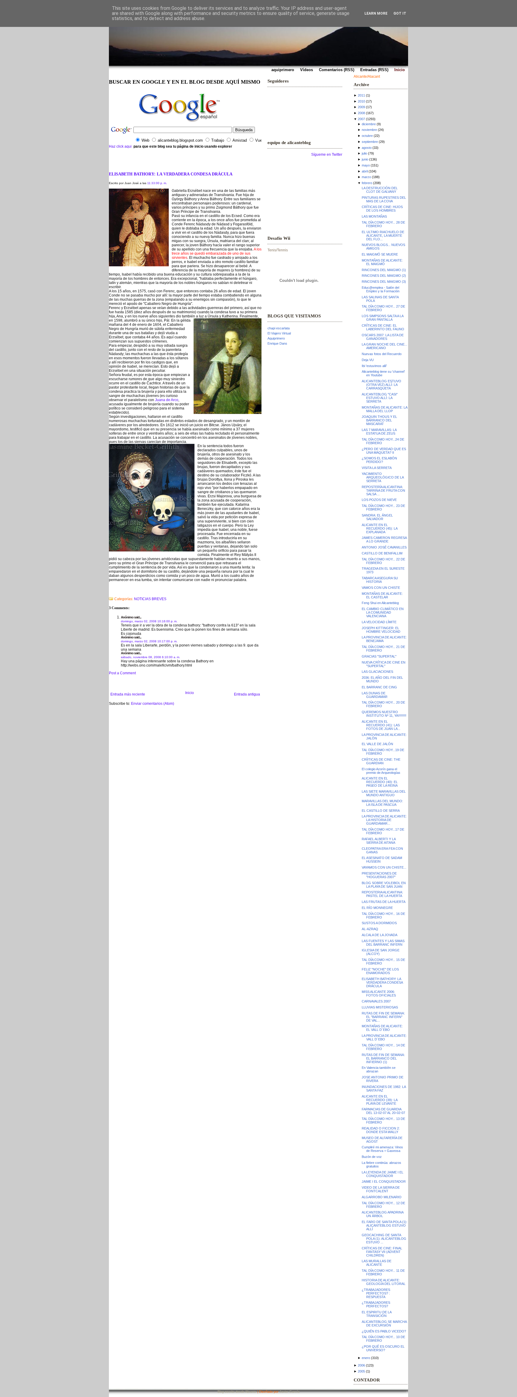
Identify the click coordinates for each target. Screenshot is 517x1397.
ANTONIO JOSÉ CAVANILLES (384, 547)
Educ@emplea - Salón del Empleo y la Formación (380, 289)
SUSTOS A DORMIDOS (379, 923)
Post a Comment (122, 673)
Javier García (289, 1391)
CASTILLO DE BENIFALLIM (382, 553)
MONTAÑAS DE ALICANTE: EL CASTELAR (382, 595)
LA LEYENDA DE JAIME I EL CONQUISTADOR (382, 1174)
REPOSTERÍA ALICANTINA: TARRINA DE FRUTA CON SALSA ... (383, 490)
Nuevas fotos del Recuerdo (382, 354)
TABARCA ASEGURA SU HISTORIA (380, 579)
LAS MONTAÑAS (374, 216)
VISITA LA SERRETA (377, 468)
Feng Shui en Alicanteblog (380, 603)
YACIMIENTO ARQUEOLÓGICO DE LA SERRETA (383, 477)
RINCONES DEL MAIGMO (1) (384, 270)
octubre (367, 135)
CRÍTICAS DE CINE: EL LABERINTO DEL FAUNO (383, 327)
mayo (366, 165)
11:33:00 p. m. (157, 183)
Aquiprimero (276, 338)
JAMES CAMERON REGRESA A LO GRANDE (384, 539)
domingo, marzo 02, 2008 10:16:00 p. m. (149, 621)
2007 (361, 119)
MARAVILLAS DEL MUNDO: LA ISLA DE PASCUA (382, 802)
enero (366, 1358)
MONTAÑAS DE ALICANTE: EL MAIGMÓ (382, 262)
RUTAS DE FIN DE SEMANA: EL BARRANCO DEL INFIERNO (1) (383, 1058)
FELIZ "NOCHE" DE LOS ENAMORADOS (380, 971)
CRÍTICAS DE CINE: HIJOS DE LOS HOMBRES (382, 208)
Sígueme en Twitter (326, 154)
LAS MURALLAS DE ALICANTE (376, 1262)
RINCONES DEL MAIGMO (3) (384, 281)
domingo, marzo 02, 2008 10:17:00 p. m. (149, 641)
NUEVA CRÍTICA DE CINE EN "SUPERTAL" (383, 664)
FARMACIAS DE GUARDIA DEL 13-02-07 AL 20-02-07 (383, 1111)
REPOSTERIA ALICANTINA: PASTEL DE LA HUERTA (382, 894)
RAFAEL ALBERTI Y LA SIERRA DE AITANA (379, 840)
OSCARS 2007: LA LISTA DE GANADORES (383, 336)
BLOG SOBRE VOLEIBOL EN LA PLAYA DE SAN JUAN (384, 884)
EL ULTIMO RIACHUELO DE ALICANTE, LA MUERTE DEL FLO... (383, 235)
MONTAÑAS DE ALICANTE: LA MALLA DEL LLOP (384, 409)
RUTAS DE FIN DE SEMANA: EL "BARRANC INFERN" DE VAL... (383, 1016)
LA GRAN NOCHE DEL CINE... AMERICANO (384, 346)
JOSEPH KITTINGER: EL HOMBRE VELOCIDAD (381, 629)
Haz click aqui (120, 146)
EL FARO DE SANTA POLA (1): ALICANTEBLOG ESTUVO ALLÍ (384, 1225)
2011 (361, 95)
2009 (361, 107)
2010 (361, 101)
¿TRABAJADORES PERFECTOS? (376, 1304)
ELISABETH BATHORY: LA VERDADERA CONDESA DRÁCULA (170, 174)
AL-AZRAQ (370, 929)
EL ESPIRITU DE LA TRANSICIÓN (376, 1313)
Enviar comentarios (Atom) (152, 703)
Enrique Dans (277, 343)
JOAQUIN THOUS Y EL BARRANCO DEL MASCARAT (379, 420)
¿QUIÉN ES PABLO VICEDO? (384, 1331)
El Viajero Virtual (279, 333)
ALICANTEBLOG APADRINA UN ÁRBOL (382, 1214)
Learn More (375, 13)
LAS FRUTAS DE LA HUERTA (383, 902)
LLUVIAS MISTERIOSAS (380, 1007)
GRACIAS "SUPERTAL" (379, 656)
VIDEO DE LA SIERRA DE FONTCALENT (381, 1189)
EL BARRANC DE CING (379, 687)
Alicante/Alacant (367, 76)
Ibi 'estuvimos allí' (374, 366)
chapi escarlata (278, 328)
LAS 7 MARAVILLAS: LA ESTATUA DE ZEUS (379, 431)
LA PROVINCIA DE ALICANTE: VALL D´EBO (384, 1037)
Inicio (189, 693)
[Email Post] (109, 591)
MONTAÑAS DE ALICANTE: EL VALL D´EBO (382, 1027)
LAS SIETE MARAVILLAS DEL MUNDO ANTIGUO (384, 793)
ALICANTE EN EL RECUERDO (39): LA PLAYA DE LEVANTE (379, 1100)
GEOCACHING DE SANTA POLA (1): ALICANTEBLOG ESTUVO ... (384, 1238)
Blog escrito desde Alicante (237, 1391)
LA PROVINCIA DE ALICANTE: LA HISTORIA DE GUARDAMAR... (384, 819)
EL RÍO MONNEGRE (377, 908)
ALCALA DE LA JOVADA (379, 935)
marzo (366, 177)
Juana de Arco (166, 400)
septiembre (370, 141)
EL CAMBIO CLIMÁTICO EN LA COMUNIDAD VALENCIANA (383, 612)
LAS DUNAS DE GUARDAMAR (374, 694)
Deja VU (368, 360)
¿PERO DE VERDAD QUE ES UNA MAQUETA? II (384, 450)
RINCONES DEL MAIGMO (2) (384, 275)
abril (365, 171)
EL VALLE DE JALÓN (377, 744)
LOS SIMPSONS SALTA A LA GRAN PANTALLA (382, 317)
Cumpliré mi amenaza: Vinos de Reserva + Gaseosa (382, 1149)
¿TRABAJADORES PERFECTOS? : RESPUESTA (376, 1293)
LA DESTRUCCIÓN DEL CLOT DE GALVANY (380, 189)
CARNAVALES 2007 (376, 1001)
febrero (367, 183)
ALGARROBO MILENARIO (382, 1197)
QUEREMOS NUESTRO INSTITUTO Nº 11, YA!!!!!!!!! (384, 713)
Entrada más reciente (127, 694)
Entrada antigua (247, 694)
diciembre (369, 124)
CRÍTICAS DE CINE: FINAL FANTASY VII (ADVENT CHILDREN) (382, 1251)
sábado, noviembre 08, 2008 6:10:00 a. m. (150, 657)
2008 (361, 113)
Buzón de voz (372, 1156)
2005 (361, 1371)
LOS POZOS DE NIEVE (379, 500)
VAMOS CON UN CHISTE (381, 587)
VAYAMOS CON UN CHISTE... (384, 867)
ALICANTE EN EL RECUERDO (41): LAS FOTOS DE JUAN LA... (381, 725)
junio (365, 159)
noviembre (369, 130)
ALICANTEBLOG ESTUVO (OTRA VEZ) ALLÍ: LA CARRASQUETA (381, 384)
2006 (361, 1365)
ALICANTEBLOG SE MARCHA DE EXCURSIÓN (384, 1323)
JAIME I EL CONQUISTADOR (384, 1181)
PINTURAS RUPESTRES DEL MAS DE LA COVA (384, 199)
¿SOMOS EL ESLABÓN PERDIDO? (379, 460)
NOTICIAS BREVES (150, 599)
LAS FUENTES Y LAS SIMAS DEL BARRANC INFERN (383, 942)
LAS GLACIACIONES (377, 671)
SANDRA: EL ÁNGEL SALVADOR (377, 517)
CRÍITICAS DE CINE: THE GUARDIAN (381, 761)
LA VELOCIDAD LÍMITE (379, 622)
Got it (399, 13)
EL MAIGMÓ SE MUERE (380, 254)
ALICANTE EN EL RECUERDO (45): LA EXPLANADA (379, 528)
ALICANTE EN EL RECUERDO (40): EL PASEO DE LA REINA (380, 782)
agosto (367, 147)
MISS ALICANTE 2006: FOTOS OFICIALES (379, 993)
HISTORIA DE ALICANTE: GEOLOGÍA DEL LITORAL (383, 1282)
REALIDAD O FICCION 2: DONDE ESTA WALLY (381, 1130)
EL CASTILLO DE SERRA (381, 810)
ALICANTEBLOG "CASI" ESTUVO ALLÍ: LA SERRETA (380, 397)
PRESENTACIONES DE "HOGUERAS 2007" (379, 875)
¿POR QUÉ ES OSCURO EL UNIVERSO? (383, 1348)
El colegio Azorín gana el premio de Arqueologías (381, 770)
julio (364, 153)
